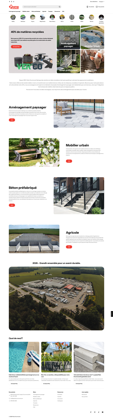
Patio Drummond (16, 416)
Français (101, 1)
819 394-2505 (14, 400)
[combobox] (41, 6)
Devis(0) (112, 314)
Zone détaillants (93, 1)
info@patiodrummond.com (17, 398)
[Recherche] (59, 7)
